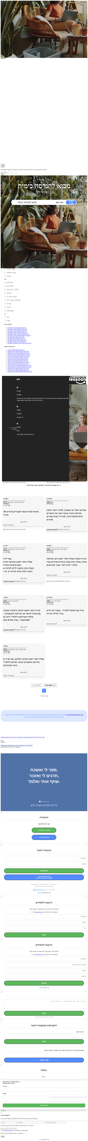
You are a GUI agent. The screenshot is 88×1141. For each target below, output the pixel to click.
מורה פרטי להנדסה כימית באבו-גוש (17, 327)
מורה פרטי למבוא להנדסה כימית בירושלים (19, 362)
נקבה (8, 321)
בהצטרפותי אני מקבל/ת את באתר (45, 912)
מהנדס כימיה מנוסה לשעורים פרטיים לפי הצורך (21, 513)
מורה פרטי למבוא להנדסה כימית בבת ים (18, 357)
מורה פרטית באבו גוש (14, 547)
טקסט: (4, 1093)
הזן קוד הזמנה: (80, 1032)
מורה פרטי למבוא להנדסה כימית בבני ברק (18, 356)
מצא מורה (71, 202)
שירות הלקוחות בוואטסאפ (38, 890)
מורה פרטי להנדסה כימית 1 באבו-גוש (17, 329)
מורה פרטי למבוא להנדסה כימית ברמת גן (18, 370)
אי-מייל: (5, 1086)
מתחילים (10, 282)
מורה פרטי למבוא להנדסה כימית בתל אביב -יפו (20, 371)
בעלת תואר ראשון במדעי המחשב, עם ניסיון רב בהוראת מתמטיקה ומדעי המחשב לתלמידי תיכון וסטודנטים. (23, 662)
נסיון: (5, 279)
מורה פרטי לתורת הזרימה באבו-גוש (17, 341)
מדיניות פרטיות (13, 737)
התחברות (44, 871)
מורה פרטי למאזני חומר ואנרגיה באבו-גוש (18, 334)
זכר (8, 317)
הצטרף (44, 983)
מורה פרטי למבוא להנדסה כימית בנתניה (18, 364)
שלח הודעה (44, 1105)
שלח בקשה (44, 1060)
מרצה (9, 307)
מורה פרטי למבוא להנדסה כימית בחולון (18, 359)
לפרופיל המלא (8, 525)
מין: (5, 314)
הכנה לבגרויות (12, 297)
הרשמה (39, 892)
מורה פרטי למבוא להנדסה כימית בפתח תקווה (19, 365)
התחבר (41, 987)
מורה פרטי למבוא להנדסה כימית (16, 350)
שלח (2, 174)
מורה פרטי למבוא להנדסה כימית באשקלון (18, 353)
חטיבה (9, 293)
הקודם (38, 685)
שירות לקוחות (38, 737)
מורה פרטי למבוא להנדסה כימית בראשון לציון (19, 367)
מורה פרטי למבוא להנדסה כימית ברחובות (18, 368)
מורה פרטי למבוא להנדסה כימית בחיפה (18, 360)
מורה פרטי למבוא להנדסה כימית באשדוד (18, 351)
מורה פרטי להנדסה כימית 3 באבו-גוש (17, 332)
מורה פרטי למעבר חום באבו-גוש (16, 337)
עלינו (43, 737)
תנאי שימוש (20, 737)
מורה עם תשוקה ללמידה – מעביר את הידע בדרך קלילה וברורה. (65, 612)
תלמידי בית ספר (12, 289)
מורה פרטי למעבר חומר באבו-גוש (16, 338)
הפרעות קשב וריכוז (14, 300)
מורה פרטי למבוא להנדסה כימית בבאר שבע (19, 354)
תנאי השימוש (39, 912)
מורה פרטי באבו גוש (14, 500)
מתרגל (9, 304)
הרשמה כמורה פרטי (29, 737)
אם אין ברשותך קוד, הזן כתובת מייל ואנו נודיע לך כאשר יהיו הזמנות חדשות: (64, 1050)
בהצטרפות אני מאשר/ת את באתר (15, 1130)
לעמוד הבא (48, 685)
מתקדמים (10, 286)
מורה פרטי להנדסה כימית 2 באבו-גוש (17, 331)
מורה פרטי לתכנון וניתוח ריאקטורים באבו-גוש (19, 343)
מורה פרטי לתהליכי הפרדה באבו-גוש (17, 340)
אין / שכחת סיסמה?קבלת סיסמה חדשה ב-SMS (44, 877)
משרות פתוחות (5, 737)
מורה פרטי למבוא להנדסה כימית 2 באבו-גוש (19, 335)
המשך (2, 1136)
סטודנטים (10, 311)
